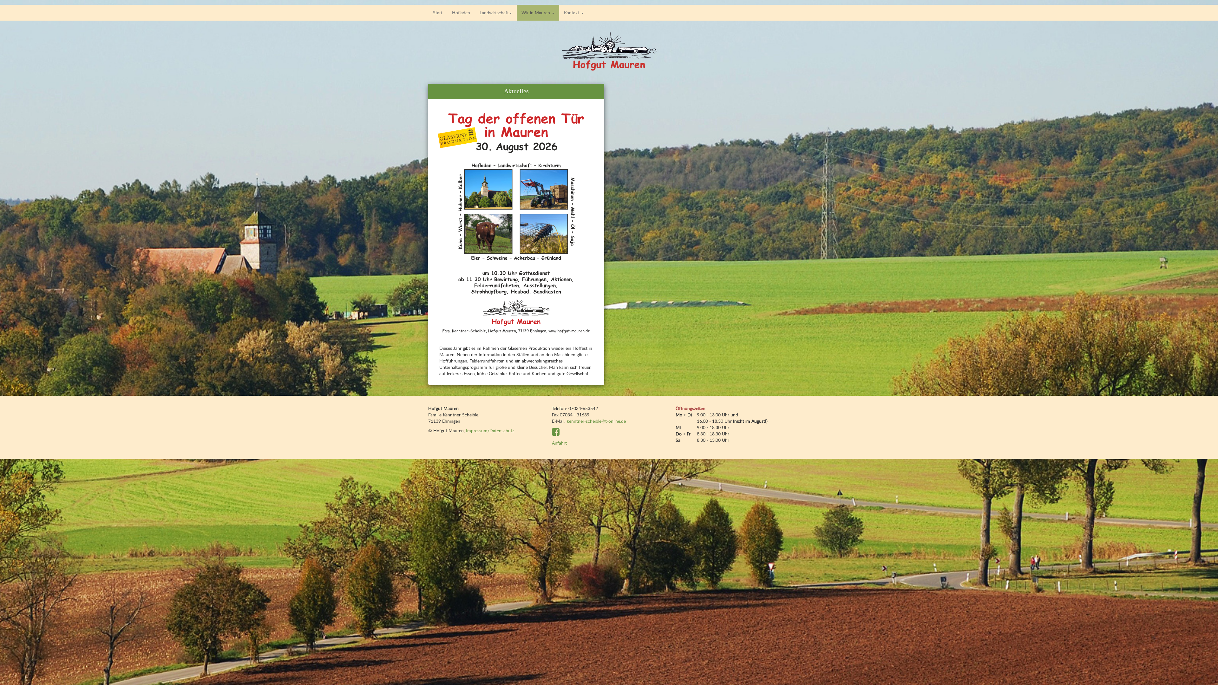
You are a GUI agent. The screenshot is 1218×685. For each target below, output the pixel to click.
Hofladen (461, 13)
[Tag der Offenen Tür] (516, 221)
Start (437, 13)
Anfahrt (559, 443)
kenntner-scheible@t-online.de (596, 421)
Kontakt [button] (572, 13)
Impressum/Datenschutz (490, 430)
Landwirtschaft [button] (494, 13)
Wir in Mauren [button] (536, 13)
